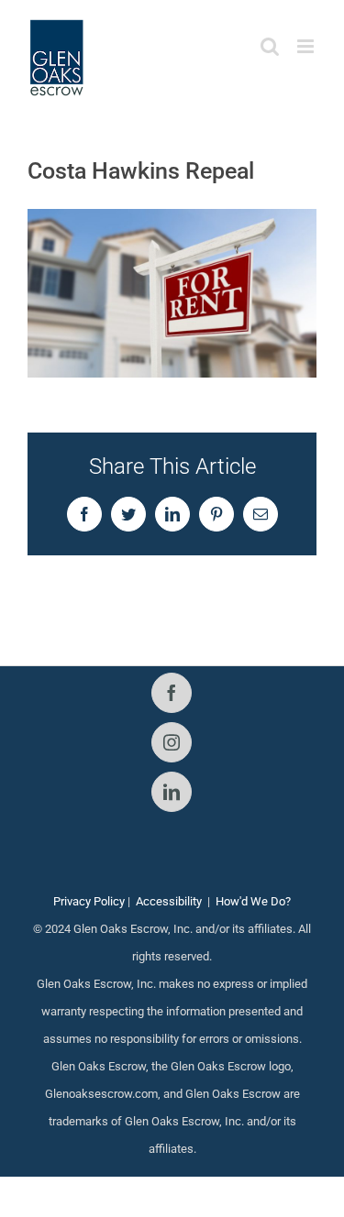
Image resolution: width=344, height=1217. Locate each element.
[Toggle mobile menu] (306, 46)
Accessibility (169, 901)
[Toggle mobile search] (270, 46)
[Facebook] (171, 693)
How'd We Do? (253, 901)
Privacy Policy (89, 901)
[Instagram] (171, 742)
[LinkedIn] (171, 792)
